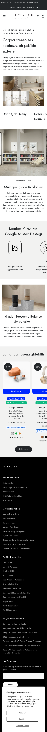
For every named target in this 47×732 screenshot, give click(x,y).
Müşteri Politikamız (11, 527)
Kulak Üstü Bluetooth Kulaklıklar (16, 593)
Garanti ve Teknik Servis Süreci (16, 549)
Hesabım (12, 7)
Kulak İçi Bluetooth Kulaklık (14, 597)
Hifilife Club (21, 7)
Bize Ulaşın (7, 500)
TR (37, 7)
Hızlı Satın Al (16, 391)
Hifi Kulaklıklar (9, 571)
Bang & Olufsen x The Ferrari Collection (20, 632)
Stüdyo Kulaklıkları (11, 584)
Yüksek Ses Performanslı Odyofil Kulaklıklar (21, 645)
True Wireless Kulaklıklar (13, 580)
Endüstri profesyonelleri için (15, 487)
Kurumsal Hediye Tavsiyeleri (15, 624)
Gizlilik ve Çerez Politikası (14, 544)
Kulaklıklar (7, 562)
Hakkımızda (8, 483)
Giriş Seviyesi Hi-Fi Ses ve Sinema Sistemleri (22, 641)
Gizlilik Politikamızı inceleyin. (20, 706)
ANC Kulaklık (8, 575)
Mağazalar (30, 7)
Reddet (22, 719)
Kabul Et (22, 713)
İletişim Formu (9, 523)
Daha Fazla (23, 449)
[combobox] (38, 7)
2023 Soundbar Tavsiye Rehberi (16, 637)
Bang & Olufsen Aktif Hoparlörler (17, 628)
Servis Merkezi (9, 518)
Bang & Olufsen (16, 407)
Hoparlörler (8, 601)
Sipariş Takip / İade (11, 514)
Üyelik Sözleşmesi (10, 536)
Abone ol (10, 685)
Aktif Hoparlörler (10, 606)
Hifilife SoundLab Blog (12, 496)
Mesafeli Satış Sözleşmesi (14, 531)
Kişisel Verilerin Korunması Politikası (18, 540)
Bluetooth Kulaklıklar (12, 588)
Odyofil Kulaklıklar (11, 567)
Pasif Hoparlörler (10, 610)
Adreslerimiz (8, 492)
